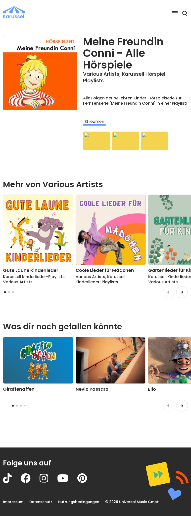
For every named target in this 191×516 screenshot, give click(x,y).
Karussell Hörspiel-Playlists (125, 77)
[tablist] (135, 121)
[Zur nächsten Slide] (182, 292)
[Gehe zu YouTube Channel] (67, 482)
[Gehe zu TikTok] (12, 482)
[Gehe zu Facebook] (30, 482)
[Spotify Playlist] (96, 141)
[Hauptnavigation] (175, 12)
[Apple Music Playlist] (125, 141)
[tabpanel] (135, 141)
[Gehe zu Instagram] (48, 482)
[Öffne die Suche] (185, 14)
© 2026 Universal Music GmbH (132, 502)
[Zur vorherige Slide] (169, 292)
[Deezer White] (154, 141)
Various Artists (101, 74)
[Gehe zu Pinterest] (86, 482)
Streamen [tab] (94, 121)
